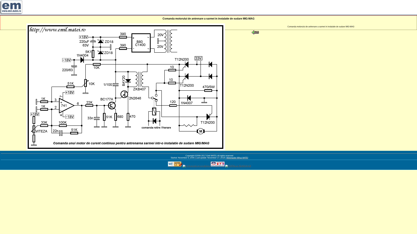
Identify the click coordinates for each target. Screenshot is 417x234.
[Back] (255, 34)
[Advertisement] (82, 7)
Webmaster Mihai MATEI (237, 158)
